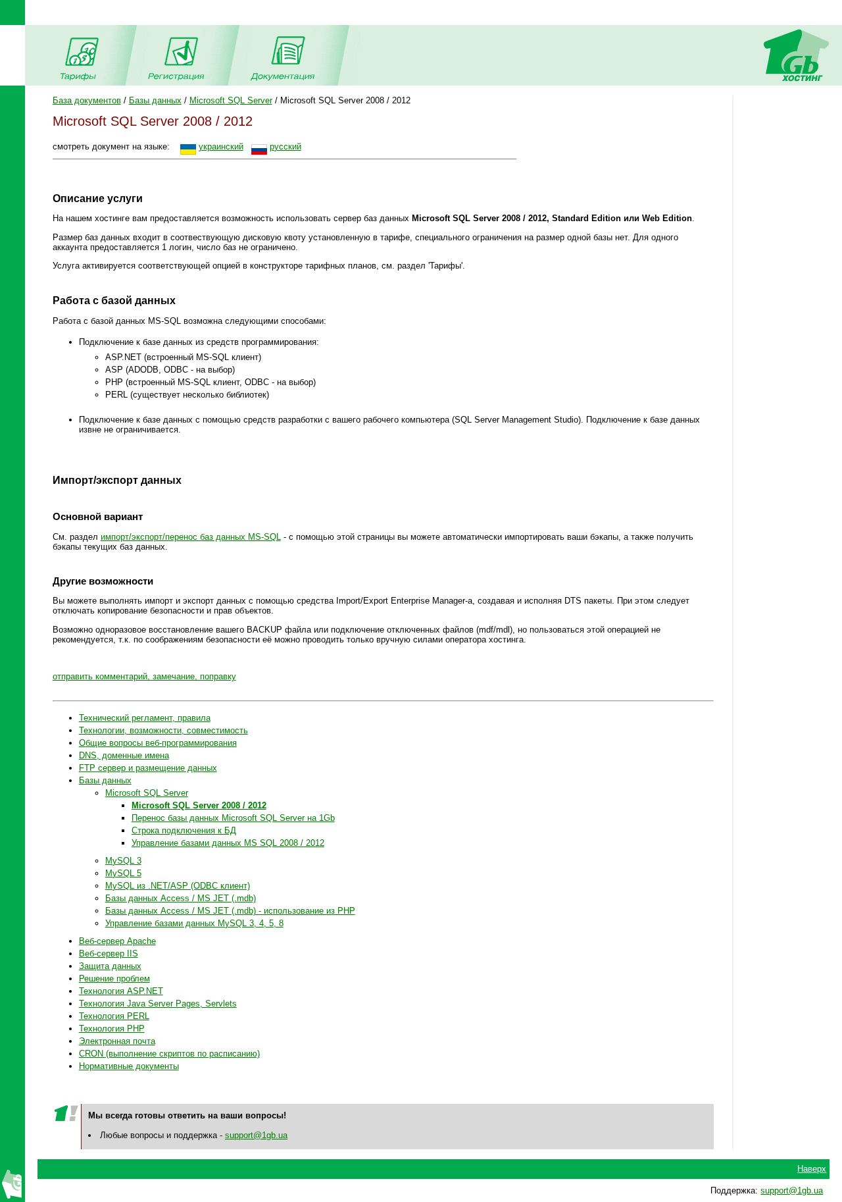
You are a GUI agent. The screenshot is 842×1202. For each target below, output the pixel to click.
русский (285, 146)
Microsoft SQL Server (230, 100)
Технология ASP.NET (121, 991)
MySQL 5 (123, 873)
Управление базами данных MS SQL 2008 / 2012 (228, 843)
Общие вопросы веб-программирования (158, 743)
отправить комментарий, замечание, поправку (144, 676)
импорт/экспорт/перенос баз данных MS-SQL (191, 537)
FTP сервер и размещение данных (148, 768)
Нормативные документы (129, 1066)
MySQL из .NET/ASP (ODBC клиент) (177, 886)
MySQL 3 (123, 861)
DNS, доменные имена (124, 755)
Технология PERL (114, 1016)
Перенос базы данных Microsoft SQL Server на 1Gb (233, 818)
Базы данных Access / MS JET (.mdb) (180, 898)
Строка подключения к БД (184, 830)
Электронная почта (117, 1041)
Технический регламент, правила (144, 718)
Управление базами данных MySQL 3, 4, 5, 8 (194, 923)
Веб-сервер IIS (108, 953)
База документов (87, 100)
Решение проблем (114, 978)
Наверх (811, 1169)
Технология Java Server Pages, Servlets (158, 1003)
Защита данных (110, 966)
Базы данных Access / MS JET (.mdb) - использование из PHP (230, 911)
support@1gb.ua (256, 1135)
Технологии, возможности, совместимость (163, 730)
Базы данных (155, 100)
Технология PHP (112, 1028)
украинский (221, 146)
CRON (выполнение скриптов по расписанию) (169, 1053)
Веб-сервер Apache (117, 941)
